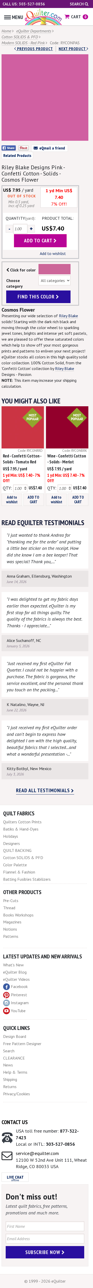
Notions (10, 929)
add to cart (38, 240)
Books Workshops (18, 915)
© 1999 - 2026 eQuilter (45, 1281)
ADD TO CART (33, 499)
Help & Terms (15, 1072)
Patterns (10, 936)
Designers (11, 843)
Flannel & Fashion (19, 872)
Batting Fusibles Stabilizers (27, 879)
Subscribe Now (43, 1252)
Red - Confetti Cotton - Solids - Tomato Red (22, 459)
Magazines (12, 921)
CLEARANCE (14, 1058)
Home (6, 30)
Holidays (10, 836)
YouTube (18, 1010)
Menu (17, 17)
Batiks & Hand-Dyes (20, 829)
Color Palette (15, 864)
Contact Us (15, 1122)
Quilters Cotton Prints (22, 821)
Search (77, 4)
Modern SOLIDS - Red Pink (23, 42)
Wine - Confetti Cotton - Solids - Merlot (66, 459)
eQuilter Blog (15, 972)
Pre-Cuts (10, 900)
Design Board (14, 1036)
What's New (13, 964)
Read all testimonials (43, 790)
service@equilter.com (37, 1153)
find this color (37, 296)
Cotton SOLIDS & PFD (20, 36)
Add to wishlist (53, 253)
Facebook (19, 986)
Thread (9, 907)
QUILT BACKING (17, 850)
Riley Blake (68, 315)
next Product (73, 48)
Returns (10, 1086)
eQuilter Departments (33, 30)
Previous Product (34, 48)
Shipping (10, 1079)
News (8, 1065)
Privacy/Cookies (16, 1093)
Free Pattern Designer (22, 1043)
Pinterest (19, 994)
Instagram (20, 1002)
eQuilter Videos (16, 979)
